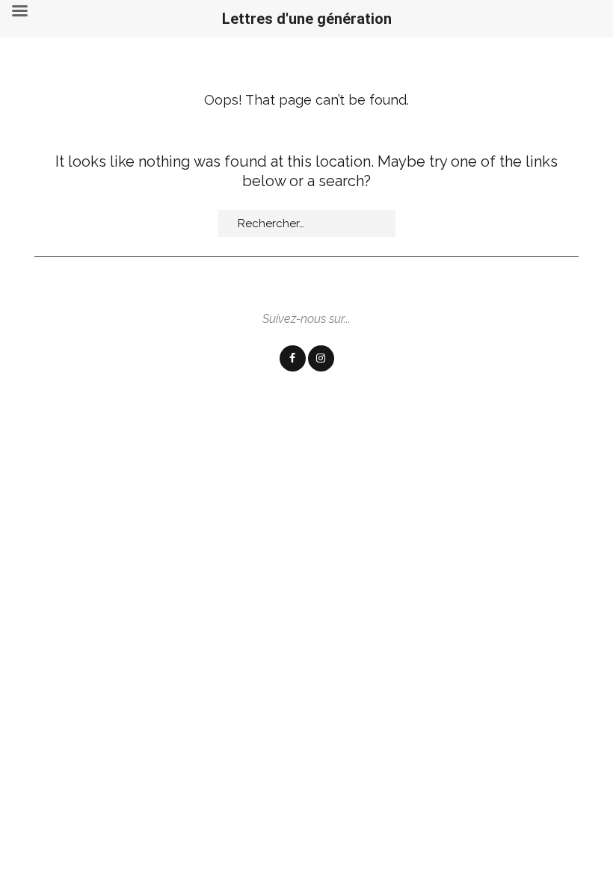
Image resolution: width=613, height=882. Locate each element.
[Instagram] (321, 358)
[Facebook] (293, 358)
